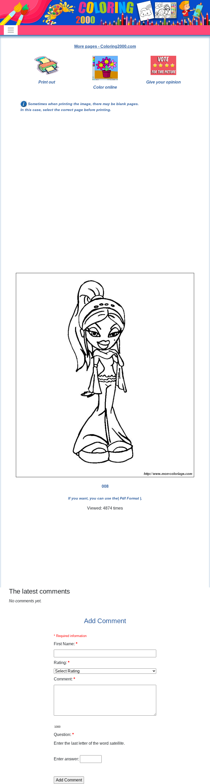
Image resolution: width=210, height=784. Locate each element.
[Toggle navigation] (11, 30)
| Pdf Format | (129, 498)
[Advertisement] (105, 159)
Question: (64, 734)
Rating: (61, 662)
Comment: (64, 679)
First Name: (65, 644)
